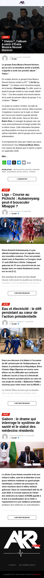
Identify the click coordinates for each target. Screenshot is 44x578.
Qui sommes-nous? (27, 565)
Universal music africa (18, 172)
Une (4, 172)
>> (29, 163)
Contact (12, 565)
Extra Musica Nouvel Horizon (26, 169)
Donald (14, 59)
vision (32, 172)
